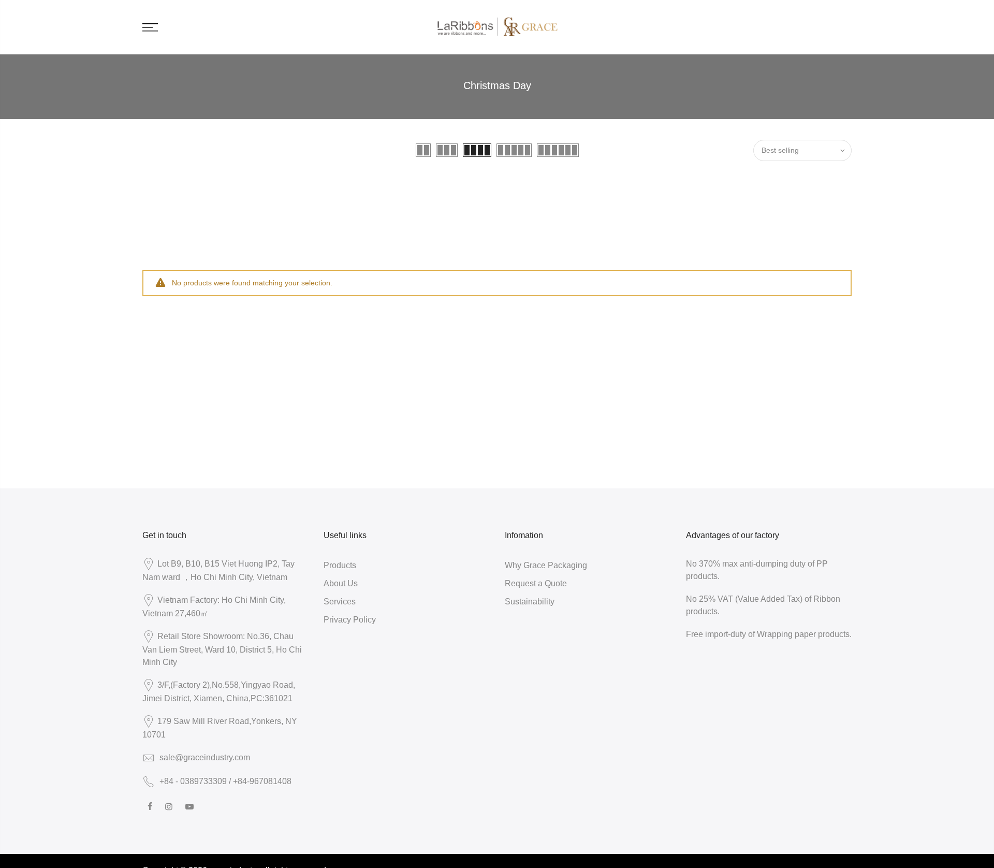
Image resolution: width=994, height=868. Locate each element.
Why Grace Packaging (546, 565)
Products (340, 565)
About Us (341, 583)
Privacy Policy (350, 619)
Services (340, 601)
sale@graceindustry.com (204, 757)
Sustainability (529, 601)
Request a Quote (536, 583)
